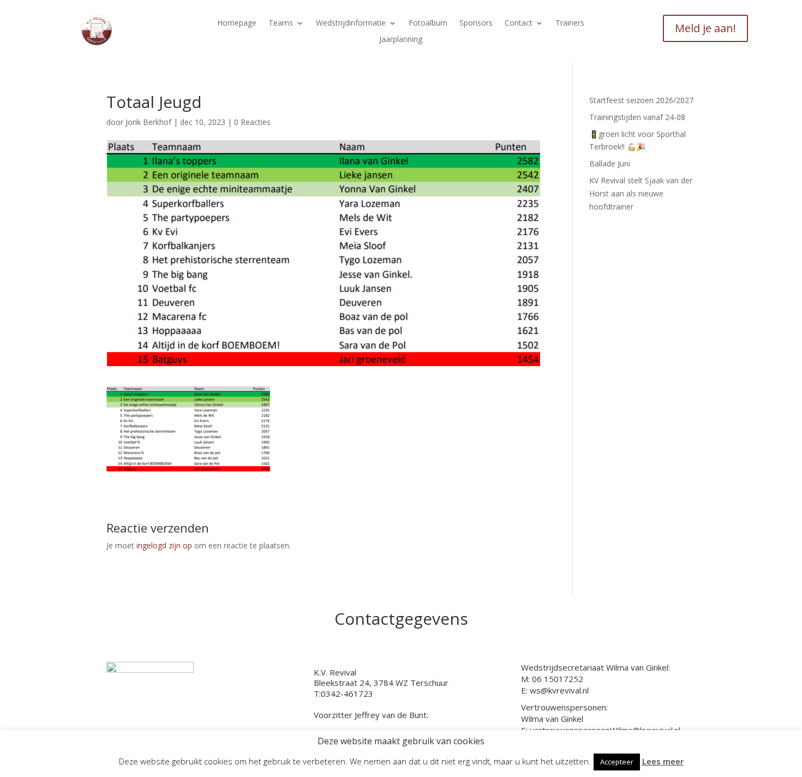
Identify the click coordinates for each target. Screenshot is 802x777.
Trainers (569, 23)
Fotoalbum (428, 23)
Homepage (236, 23)
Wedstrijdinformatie (351, 23)
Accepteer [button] (616, 762)
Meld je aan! (705, 28)
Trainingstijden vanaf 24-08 (637, 117)
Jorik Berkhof (148, 122)
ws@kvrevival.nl (559, 690)
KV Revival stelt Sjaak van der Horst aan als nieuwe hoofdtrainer (640, 193)
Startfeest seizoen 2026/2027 (641, 100)
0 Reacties (252, 122)
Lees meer (663, 761)
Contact (518, 23)
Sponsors (476, 23)
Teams (280, 23)
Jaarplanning (400, 39)
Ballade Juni (609, 163)
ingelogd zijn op (164, 545)
